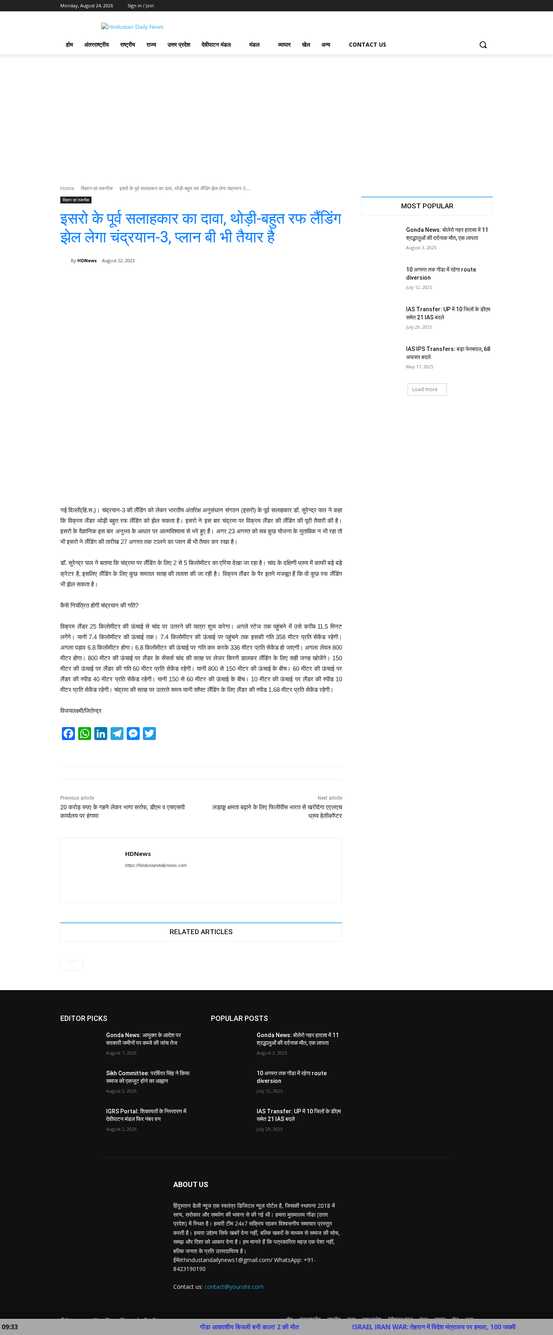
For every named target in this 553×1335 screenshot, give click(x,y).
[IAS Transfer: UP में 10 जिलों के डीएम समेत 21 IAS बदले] (381, 319)
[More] (330, 281)
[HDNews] (65, 261)
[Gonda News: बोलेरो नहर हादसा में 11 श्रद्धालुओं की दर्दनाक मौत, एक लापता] (381, 240)
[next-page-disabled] (78, 965)
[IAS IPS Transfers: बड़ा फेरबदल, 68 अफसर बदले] (381, 359)
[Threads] (142, 879)
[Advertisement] (276, 115)
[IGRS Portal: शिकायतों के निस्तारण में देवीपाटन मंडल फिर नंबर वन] (80, 1121)
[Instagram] (454, 6)
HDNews (87, 260)
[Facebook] (443, 6)
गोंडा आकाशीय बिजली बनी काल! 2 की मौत (218, 1326)
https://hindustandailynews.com (156, 865)
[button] (483, 44)
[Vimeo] (476, 6)
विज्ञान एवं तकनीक (97, 188)
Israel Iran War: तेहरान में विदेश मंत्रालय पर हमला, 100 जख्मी (403, 1326)
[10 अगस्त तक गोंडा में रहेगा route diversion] (381, 279)
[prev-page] (65, 965)
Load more (425, 389)
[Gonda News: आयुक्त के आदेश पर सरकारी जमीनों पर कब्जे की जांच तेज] (80, 1045)
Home (67, 188)
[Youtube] (488, 6)
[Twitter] (465, 6)
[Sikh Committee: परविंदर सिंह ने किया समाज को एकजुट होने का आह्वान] (80, 1083)
